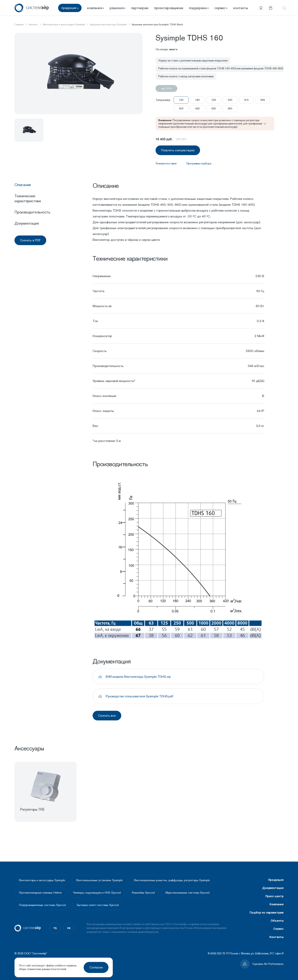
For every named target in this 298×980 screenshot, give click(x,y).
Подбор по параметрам (267, 912)
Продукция (276, 880)
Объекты (277, 921)
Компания (277, 904)
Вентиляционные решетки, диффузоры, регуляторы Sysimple (172, 880)
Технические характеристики (27, 198)
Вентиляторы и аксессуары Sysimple (42, 880)
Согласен (96, 967)
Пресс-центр (274, 896)
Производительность (32, 212)
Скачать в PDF (30, 240)
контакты (240, 8)
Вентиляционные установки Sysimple (99, 880)
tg (55, 928)
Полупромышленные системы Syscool (42, 905)
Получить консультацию (178, 150)
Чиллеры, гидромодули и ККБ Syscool (97, 892)
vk (69, 928)
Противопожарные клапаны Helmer (40, 892)
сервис (220, 8)
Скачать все (107, 715)
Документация (26, 223)
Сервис (278, 929)
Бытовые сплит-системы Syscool (98, 905)
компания (94, 8)
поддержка (198, 8)
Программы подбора (198, 163)
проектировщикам (168, 8)
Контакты (276, 937)
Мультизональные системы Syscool (188, 892)
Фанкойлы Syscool (143, 892)
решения (117, 8)
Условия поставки (166, 163)
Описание (22, 184)
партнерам (139, 8)
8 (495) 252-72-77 (218, 953)
